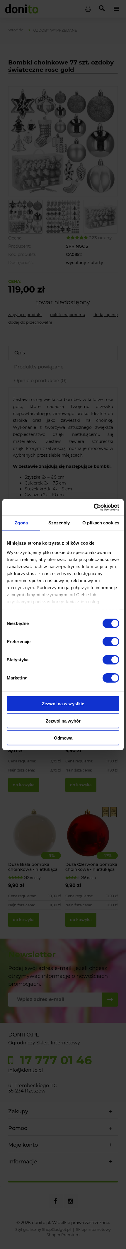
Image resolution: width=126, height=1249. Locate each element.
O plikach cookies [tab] (100, 522)
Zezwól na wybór (63, 720)
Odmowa (63, 737)
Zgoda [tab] (21, 522)
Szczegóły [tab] (59, 522)
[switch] (111, 641)
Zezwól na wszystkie (63, 703)
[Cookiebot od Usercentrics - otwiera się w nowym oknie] (93, 507)
